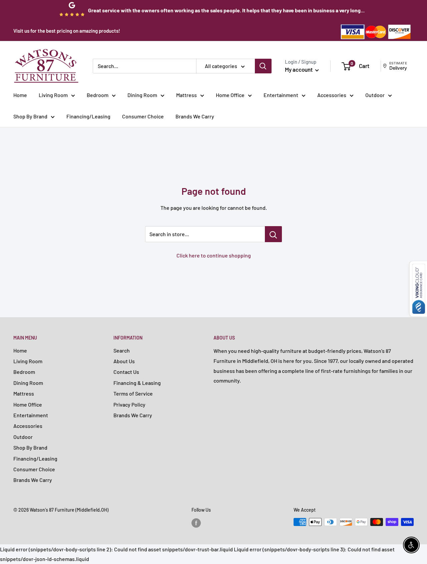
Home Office (230, 95)
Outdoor (375, 95)
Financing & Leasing (137, 383)
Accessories (331, 95)
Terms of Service (133, 393)
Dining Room (142, 95)
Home (20, 95)
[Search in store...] (273, 234)
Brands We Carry (194, 116)
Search (121, 350)
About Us (124, 361)
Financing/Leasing (88, 116)
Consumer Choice (143, 116)
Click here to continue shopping (213, 255)
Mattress (186, 95)
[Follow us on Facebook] (196, 522)
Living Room (53, 95)
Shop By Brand (30, 116)
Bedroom (97, 95)
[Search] (263, 66)
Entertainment (281, 95)
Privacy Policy (129, 404)
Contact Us (126, 372)
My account (299, 69)
